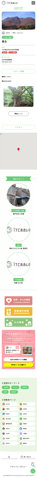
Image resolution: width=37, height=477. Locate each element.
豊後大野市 (26, 438)
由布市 (14, 392)
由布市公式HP (7, 81)
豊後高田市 (9, 424)
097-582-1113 (7, 62)
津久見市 (8, 419)
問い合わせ (27, 457)
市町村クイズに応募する (18, 365)
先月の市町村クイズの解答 (18, 359)
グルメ (15, 387)
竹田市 (25, 419)
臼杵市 (25, 414)
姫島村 (25, 428)
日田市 (25, 409)
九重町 (25, 433)
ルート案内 (13, 52)
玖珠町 (8, 438)
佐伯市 (8, 414)
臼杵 (5, 392)
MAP (4, 52)
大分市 (6, 387)
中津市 (8, 409)
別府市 (24, 387)
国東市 (25, 443)
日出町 (8, 433)
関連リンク (18, 113)
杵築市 (25, 424)
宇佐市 (8, 428)
